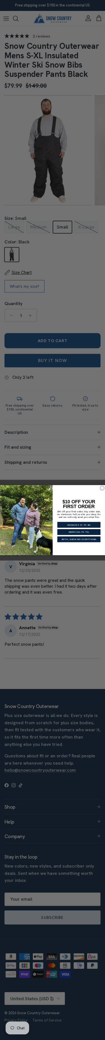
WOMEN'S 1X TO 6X (78, 524)
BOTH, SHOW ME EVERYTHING (78, 539)
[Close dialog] (102, 488)
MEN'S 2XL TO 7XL (78, 532)
